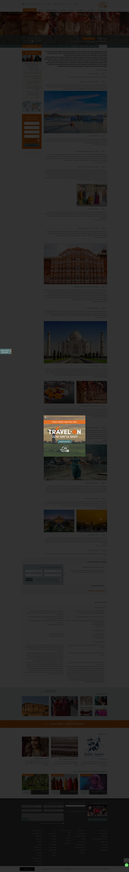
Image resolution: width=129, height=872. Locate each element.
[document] (64, 436)
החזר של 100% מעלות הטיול (64, 422)
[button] (46, 417)
